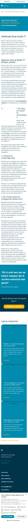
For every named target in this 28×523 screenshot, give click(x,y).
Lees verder (22, 504)
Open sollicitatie (6, 479)
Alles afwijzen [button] (21, 516)
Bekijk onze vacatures (14, 306)
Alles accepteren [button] (8, 516)
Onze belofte (5, 490)
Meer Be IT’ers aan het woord (10, 441)
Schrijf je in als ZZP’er (7, 482)
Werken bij (7, 2)
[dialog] (14, 508)
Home (2, 12)
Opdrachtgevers (21, 2)
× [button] (26, 494)
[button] (14, 520)
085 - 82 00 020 (5, 461)
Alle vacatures (5, 476)
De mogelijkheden (6, 487)
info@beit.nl (4, 463)
